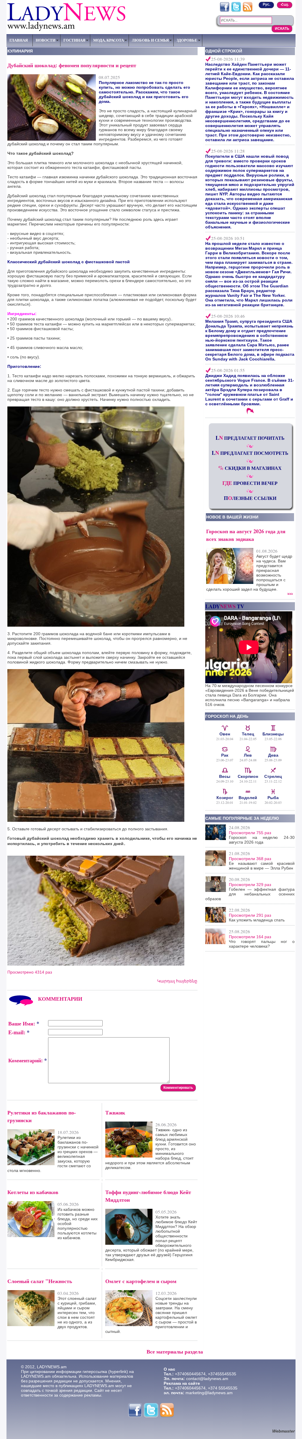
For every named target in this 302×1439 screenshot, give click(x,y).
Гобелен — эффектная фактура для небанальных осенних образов (250, 894)
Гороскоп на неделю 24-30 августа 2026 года (262, 839)
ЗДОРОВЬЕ (187, 40)
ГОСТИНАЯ (74, 40)
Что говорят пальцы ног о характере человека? (262, 944)
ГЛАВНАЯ (18, 40)
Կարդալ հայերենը (177, 981)
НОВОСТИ (45, 40)
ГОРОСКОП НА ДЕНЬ (226, 716)
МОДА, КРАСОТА (108, 40)
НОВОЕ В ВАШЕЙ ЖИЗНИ (232, 517)
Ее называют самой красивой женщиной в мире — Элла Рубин (262, 865)
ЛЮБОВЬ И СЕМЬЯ (150, 40)
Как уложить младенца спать (257, 920)
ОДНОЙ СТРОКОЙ (223, 51)
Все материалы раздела (175, 1351)
